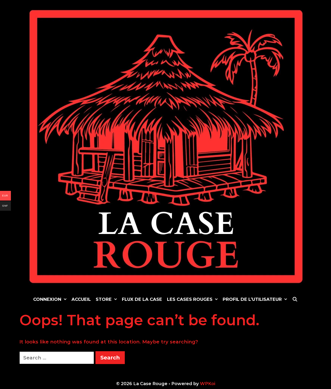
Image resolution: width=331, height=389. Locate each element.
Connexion (47, 299)
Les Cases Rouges (190, 299)
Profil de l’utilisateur (252, 299)
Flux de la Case (142, 299)
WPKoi (207, 383)
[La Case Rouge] (166, 146)
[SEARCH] (295, 299)
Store (104, 299)
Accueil (81, 299)
